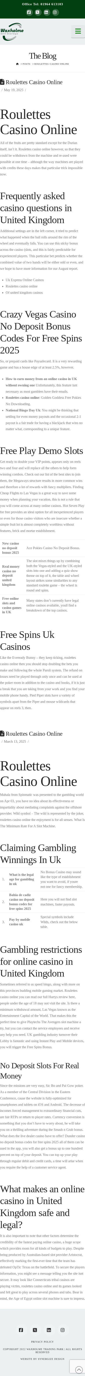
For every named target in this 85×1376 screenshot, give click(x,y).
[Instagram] (55, 12)
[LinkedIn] (46, 12)
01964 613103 (52, 4)
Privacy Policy (42, 1341)
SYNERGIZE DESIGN (51, 1359)
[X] (38, 12)
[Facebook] (29, 12)
